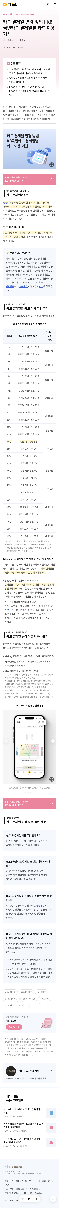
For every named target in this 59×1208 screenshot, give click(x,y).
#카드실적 (44, 999)
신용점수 (40, 905)
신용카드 (7, 202)
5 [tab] (32, 792)
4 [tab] (30, 792)
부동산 (31, 1181)
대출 (17, 1181)
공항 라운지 (10, 609)
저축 (6, 1181)
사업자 (7, 1185)
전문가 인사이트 (32, 1189)
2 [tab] (26, 792)
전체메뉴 (54, 4)
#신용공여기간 (29, 999)
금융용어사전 (28, 1193)
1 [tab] (25, 792)
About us (38, 1193)
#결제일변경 (10, 992)
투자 (12, 1181)
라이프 (15, 14)
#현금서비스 (22, 1005)
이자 (41, 286)
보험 (44, 1181)
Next (53, 741)
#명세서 (8, 1005)
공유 (35, 1198)
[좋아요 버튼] (22, 1198)
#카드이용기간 (11, 999)
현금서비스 (10, 541)
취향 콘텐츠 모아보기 (12, 1193)
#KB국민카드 (26, 992)
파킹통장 (10, 286)
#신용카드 (42, 992)
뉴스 (6, 1189)
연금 (49, 1181)
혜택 (21, 609)
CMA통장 (23, 286)
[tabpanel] (29, 746)
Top (53, 1198)
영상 (12, 1189)
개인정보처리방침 (11, 1200)
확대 (51, 164)
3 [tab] (28, 792)
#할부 (35, 1005)
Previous (6, 741)
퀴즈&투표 (20, 1189)
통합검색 (48, 4)
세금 (38, 1181)
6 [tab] (33, 792)
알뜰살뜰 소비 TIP (27, 14)
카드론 (18, 696)
